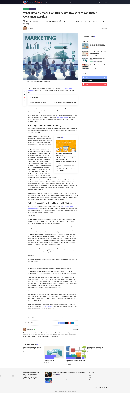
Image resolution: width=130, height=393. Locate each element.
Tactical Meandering (49, 360)
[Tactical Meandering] (54, 352)
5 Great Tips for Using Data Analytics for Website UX (64, 378)
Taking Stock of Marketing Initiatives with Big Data (65, 102)
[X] (94, 80)
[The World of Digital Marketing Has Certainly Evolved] (66, 146)
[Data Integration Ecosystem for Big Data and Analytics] (76, 352)
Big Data (91, 61)
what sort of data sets (62, 117)
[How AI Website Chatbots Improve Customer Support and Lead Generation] (48, 374)
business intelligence (38, 317)
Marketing (100, 55)
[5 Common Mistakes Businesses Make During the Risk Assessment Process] (85, 66)
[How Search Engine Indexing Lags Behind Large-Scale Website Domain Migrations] (85, 46)
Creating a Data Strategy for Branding (38, 102)
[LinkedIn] (77, 329)
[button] (78, 2)
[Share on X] (24, 94)
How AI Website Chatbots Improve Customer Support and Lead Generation (69, 372)
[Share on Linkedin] (24, 100)
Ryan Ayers (30, 28)
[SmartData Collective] (32, 2)
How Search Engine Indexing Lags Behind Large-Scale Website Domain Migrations (97, 46)
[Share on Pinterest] (24, 97)
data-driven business (48, 317)
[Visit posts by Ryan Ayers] (24, 329)
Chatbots (54, 374)
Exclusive (91, 55)
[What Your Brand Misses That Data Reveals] (85, 60)
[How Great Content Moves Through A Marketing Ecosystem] (85, 53)
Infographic (96, 55)
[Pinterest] (94, 84)
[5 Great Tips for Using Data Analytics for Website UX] (48, 380)
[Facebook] (94, 77)
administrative (48, 306)
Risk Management (93, 69)
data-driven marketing (58, 317)
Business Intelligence (93, 68)
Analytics (69, 356)
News (90, 48)
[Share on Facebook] (24, 91)
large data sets (37, 146)
